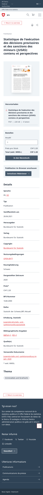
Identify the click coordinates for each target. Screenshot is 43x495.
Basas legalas (6, 492)
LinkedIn (8, 444)
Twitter (21, 439)
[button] (39, 425)
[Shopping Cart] (33, 15)
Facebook (9, 439)
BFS (8, 15)
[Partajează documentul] (37, 25)
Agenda (6, 479)
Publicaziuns (8, 467)
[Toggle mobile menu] (39, 15)
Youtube (32, 439)
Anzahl (8, 137)
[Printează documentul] (32, 25)
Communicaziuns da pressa (14, 473)
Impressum (14, 492)
